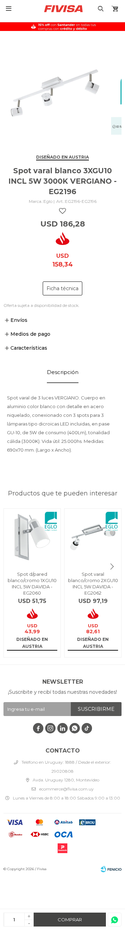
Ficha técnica (62, 288)
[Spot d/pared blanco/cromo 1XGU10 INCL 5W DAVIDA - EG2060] (32, 537)
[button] (112, 567)
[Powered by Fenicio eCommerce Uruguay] (111, 869)
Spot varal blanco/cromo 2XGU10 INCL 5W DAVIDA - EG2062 (93, 583)
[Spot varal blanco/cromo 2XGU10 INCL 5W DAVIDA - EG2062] (93, 537)
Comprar (70, 919)
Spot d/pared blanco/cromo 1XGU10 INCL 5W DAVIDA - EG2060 (32, 583)
